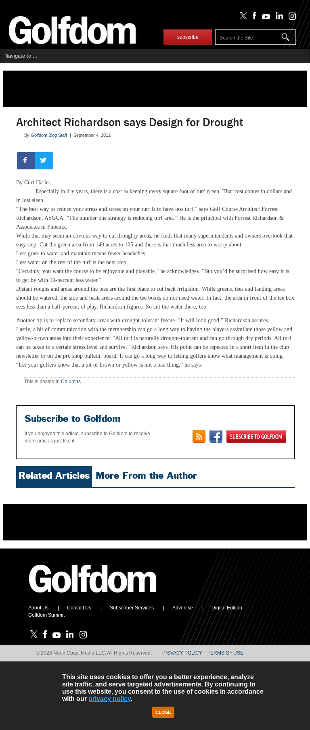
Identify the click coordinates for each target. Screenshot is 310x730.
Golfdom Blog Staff (49, 135)
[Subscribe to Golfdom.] (256, 436)
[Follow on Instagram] (290, 18)
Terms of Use (225, 653)
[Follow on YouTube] (264, 18)
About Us (38, 608)
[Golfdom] (92, 596)
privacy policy (109, 698)
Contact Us (79, 608)
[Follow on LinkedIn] (278, 18)
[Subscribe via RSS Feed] (199, 436)
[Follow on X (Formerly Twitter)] (241, 18)
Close (163, 712)
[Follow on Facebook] (253, 18)
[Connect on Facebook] (215, 436)
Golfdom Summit (46, 615)
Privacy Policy (182, 653)
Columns (71, 381)
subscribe (188, 37)
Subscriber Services (132, 608)
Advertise (182, 608)
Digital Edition (227, 608)
